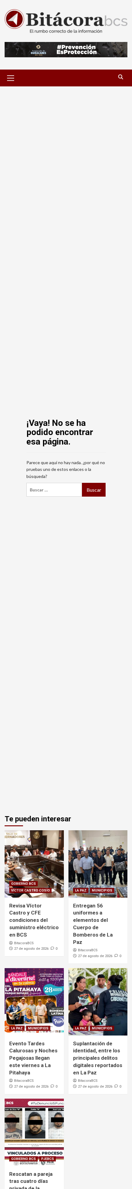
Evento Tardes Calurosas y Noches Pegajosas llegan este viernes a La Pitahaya (33, 1058)
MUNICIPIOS (102, 890)
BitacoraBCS (24, 943)
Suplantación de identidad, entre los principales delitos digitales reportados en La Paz (97, 1058)
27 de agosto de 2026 (31, 949)
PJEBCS (47, 1159)
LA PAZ (81, 890)
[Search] (120, 77)
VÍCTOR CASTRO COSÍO (30, 890)
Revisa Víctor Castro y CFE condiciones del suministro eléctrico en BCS (34, 920)
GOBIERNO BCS (23, 884)
